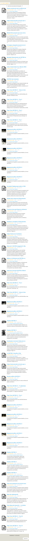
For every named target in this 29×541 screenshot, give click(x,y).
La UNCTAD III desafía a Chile (14, 353)
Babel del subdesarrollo (12, 494)
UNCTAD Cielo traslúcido (13, 79)
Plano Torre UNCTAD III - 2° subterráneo (16, 386)
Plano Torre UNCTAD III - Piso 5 (14, 99)
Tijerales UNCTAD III (12, 320)
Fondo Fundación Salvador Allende (16, 323)
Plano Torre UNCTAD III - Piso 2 (14, 282)
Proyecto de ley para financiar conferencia (17, 209)
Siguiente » (26, 538)
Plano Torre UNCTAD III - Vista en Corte (16, 90)
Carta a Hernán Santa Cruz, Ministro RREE (16, 67)
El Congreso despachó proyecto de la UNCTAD (18, 45)
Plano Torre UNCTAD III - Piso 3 (14, 110)
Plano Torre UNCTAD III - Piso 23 (15, 525)
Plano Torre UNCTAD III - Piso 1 (14, 120)
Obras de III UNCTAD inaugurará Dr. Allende (17, 246)
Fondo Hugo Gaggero (14, 11)
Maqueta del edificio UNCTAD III (14, 129)
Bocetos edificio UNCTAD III (13, 376)
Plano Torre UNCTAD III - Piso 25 (15, 516)
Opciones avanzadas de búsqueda (14, 6)
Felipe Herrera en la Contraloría (14, 234)
